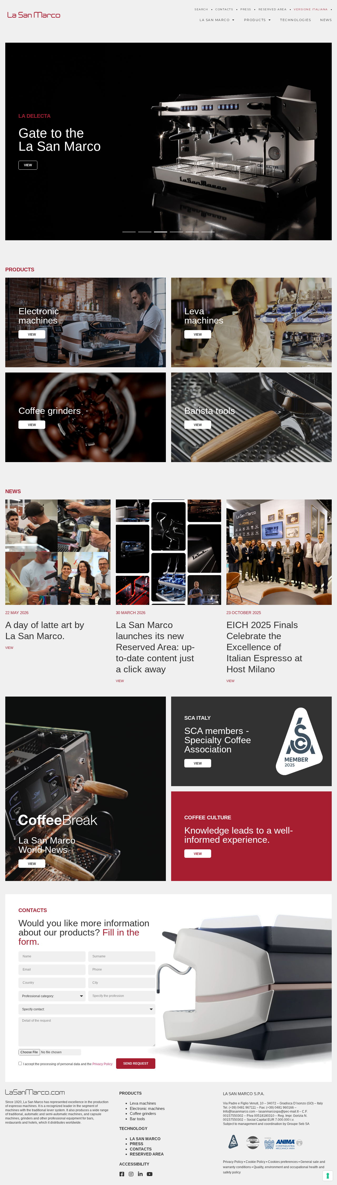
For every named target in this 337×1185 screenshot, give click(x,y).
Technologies (295, 20)
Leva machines (143, 1103)
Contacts (224, 9)
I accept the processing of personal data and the (67, 1064)
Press (245, 9)
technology (133, 1128)
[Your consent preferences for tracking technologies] (328, 1176)
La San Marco (145, 1139)
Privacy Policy (102, 1064)
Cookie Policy (255, 1162)
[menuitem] (311, 9)
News (326, 20)
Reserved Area (273, 9)
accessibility (134, 1164)
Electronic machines (147, 1108)
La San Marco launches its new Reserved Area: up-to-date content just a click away (155, 647)
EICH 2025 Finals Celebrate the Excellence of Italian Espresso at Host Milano (264, 647)
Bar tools (137, 1119)
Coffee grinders (143, 1113)
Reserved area (147, 1154)
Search (201, 9)
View (28, 165)
